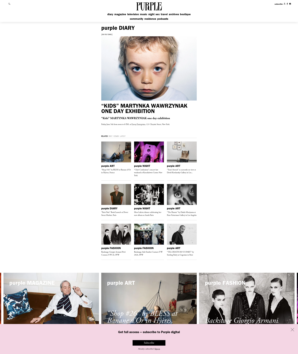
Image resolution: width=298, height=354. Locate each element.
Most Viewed (114, 136)
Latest (122, 136)
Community (136, 18)
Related (104, 136)
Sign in (157, 349)
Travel (164, 14)
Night (151, 14)
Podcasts (162, 18)
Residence (150, 18)
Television (133, 14)
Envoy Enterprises (138, 124)
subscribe (279, 4)
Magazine (120, 14)
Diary (110, 14)
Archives (174, 14)
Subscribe (149, 343)
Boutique (185, 14)
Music (143, 14)
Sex (158, 14)
